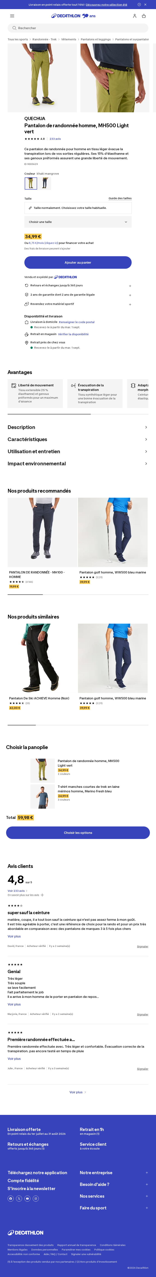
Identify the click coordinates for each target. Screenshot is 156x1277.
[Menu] (12, 15)
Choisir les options (78, 833)
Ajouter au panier (78, 262)
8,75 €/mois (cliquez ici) (43, 242)
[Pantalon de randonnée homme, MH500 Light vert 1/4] (42, 78)
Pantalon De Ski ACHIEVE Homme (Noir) (39, 698)
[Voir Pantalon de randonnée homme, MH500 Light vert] (42, 771)
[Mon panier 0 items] (143, 15)
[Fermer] (145, 5)
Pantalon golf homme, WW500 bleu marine (113, 572)
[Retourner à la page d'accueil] (73, 16)
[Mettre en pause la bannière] (139, 5)
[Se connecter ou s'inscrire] (134, 15)
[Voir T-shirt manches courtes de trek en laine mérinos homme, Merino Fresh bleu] (42, 796)
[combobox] (78, 222)
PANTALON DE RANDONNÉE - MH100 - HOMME (37, 574)
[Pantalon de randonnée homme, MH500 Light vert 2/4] (115, 78)
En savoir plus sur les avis (23, 895)
